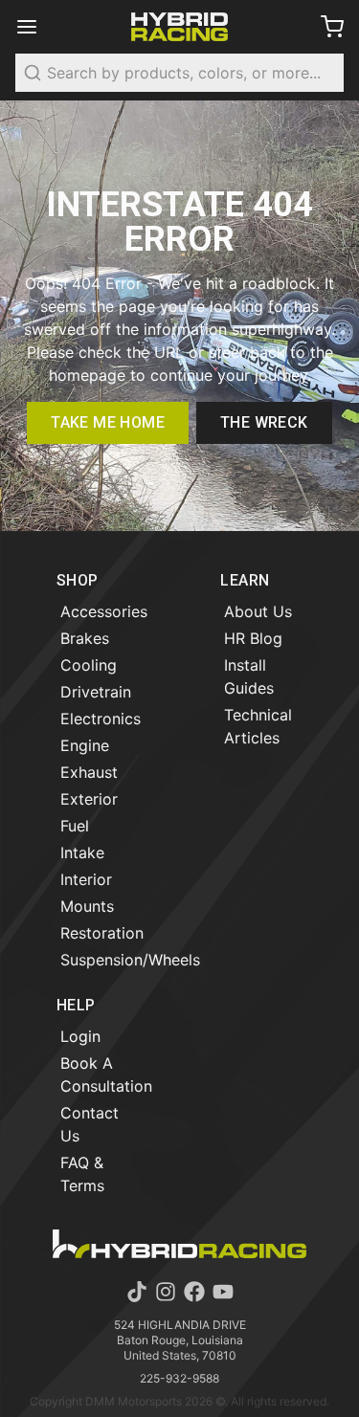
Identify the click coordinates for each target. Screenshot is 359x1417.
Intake (82, 852)
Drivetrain (95, 691)
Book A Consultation (106, 1074)
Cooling (88, 665)
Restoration (102, 932)
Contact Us (89, 1124)
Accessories (103, 611)
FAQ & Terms (82, 1174)
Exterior (89, 798)
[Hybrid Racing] (180, 26)
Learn (244, 580)
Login (80, 1036)
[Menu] (34, 27)
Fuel (74, 825)
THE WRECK (264, 422)
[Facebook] (194, 1291)
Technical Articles (258, 726)
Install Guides (249, 676)
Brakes (84, 638)
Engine (84, 745)
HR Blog (253, 638)
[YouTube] (223, 1291)
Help (76, 1005)
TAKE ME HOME (108, 422)
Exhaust (89, 772)
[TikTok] (136, 1291)
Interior (86, 879)
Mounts (87, 906)
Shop (77, 580)
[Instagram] (165, 1291)
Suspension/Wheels (130, 959)
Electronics (100, 718)
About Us (258, 611)
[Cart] (324, 27)
